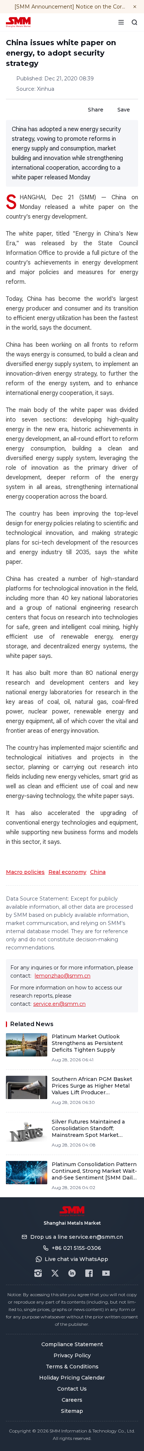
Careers (72, 1400)
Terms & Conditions (72, 1366)
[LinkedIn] (72, 1273)
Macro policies (25, 872)
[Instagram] (38, 1273)
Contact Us (72, 1388)
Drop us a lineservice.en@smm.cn (76, 1237)
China (98, 872)
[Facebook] (89, 1273)
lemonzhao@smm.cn (62, 975)
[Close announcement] (134, 6)
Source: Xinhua (35, 89)
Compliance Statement (72, 1344)
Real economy (67, 872)
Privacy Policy (72, 1355)
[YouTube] (106, 1273)
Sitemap (72, 1411)
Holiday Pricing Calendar (72, 1377)
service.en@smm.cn (59, 1004)
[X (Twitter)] (55, 1273)
